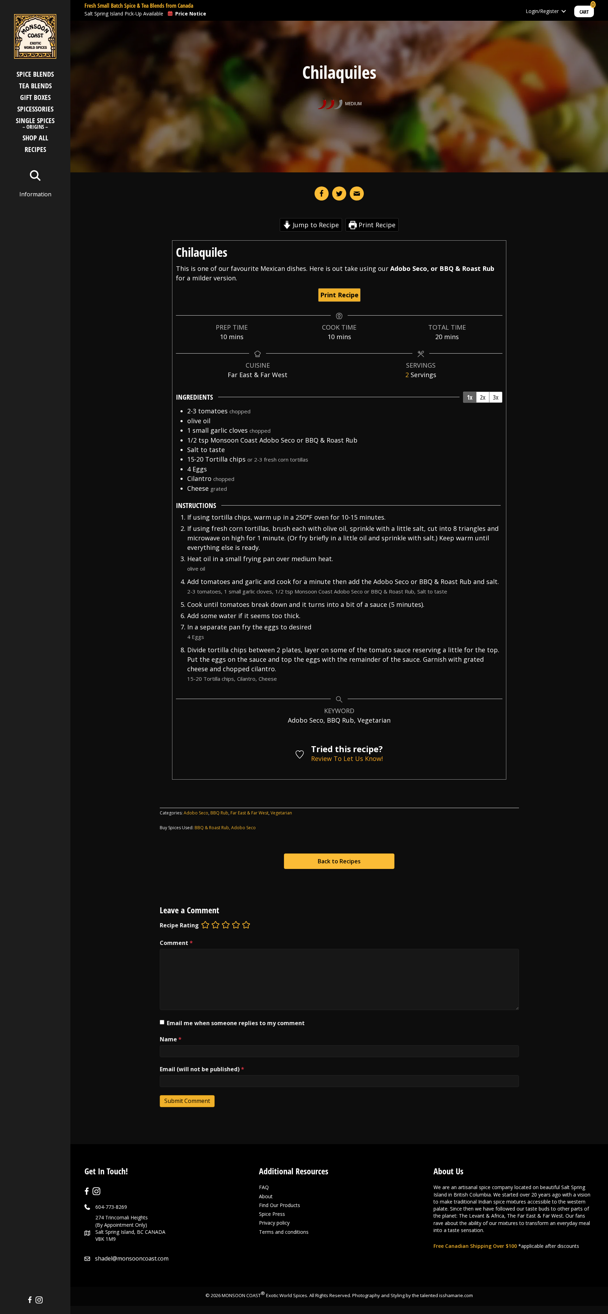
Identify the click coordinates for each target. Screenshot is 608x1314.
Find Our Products (279, 1205)
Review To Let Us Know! (347, 758)
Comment (176, 943)
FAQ (264, 1187)
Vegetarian (281, 813)
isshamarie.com (456, 1295)
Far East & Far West (249, 813)
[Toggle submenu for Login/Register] (563, 11)
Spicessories (35, 109)
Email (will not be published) (202, 1069)
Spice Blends (35, 74)
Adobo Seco (196, 813)
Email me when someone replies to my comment (236, 1023)
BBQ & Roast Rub (212, 828)
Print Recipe (376, 225)
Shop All (35, 137)
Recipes (35, 149)
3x (496, 397)
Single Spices (35, 124)
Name (171, 1039)
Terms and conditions (284, 1232)
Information (35, 194)
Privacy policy (274, 1222)
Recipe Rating (179, 925)
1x (470, 397)
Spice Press (272, 1214)
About (266, 1196)
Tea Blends (35, 85)
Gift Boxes (35, 97)
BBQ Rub (219, 813)
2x (483, 397)
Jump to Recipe (315, 225)
